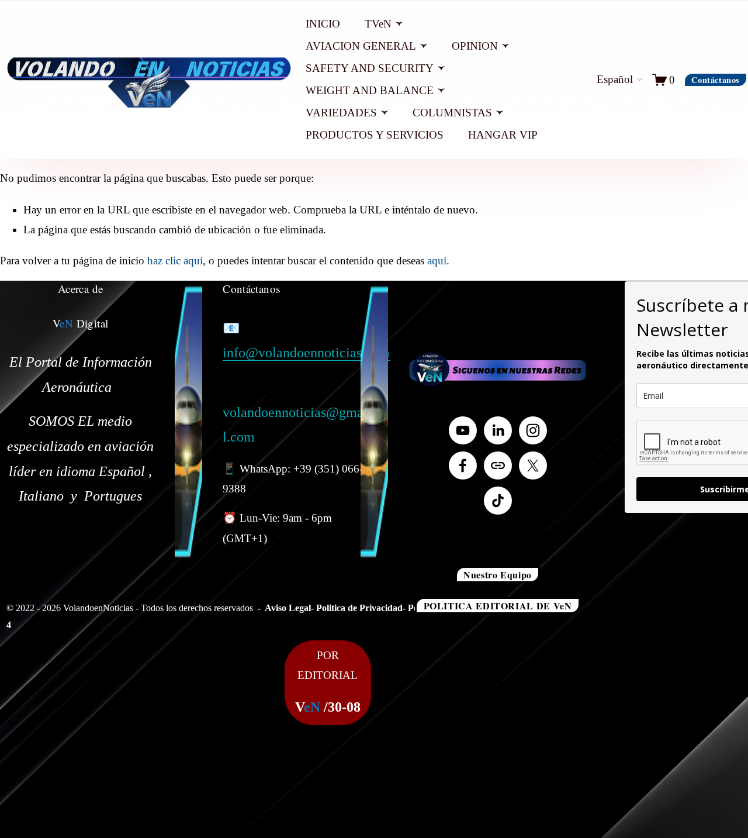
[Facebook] (463, 465)
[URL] (498, 465)
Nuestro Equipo (497, 574)
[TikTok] (498, 501)
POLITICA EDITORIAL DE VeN (498, 605)
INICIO (323, 24)
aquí (436, 260)
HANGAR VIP (503, 135)
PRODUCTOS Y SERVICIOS (375, 135)
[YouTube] (463, 430)
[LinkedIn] (498, 430)
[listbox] (609, 79)
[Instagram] (533, 430)
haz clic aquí (175, 260)
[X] (533, 465)
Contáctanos (715, 80)
